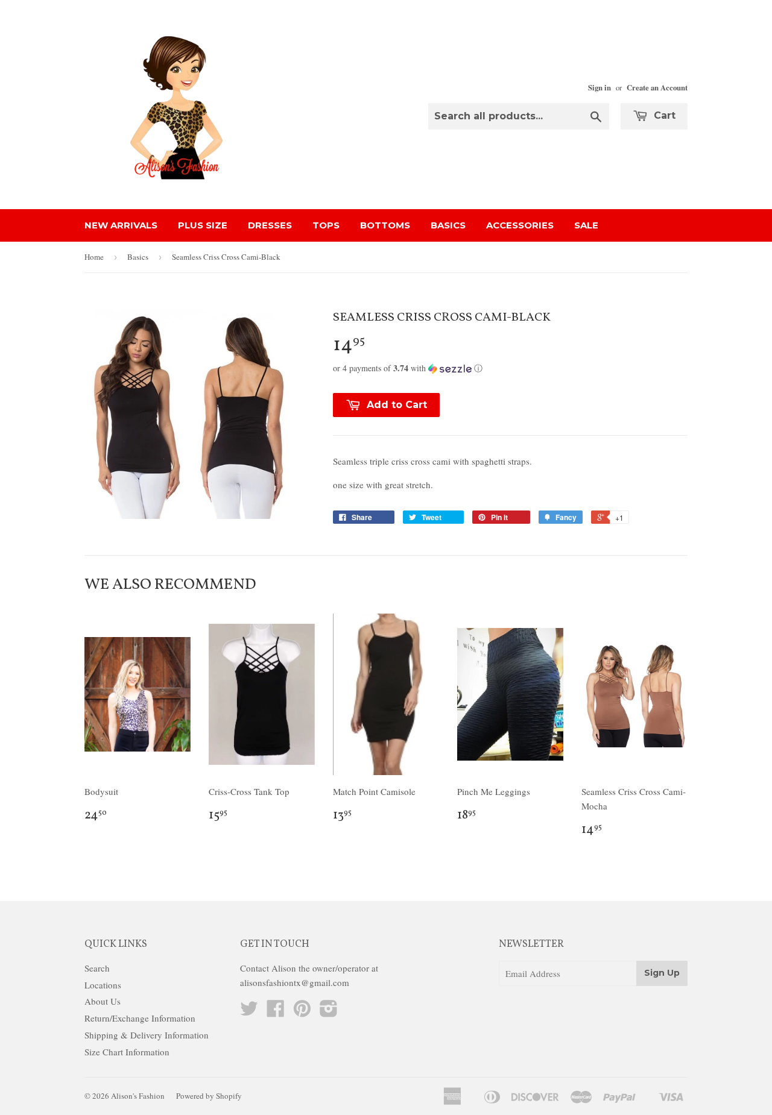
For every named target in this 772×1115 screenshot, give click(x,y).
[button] (510, 368)
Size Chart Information (126, 1052)
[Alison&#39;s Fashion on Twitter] (249, 1012)
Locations (102, 985)
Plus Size (202, 225)
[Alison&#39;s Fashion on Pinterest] (302, 1012)
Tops (326, 225)
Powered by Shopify (209, 1095)
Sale (586, 225)
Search (97, 968)
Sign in (599, 87)
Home (94, 256)
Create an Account (657, 87)
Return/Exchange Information (139, 1018)
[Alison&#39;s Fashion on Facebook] (276, 1012)
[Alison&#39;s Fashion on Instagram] (329, 1012)
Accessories (520, 225)
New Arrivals (120, 225)
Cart (663, 115)
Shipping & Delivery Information (146, 1035)
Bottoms (385, 225)
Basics (448, 225)
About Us (102, 1001)
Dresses (270, 225)
